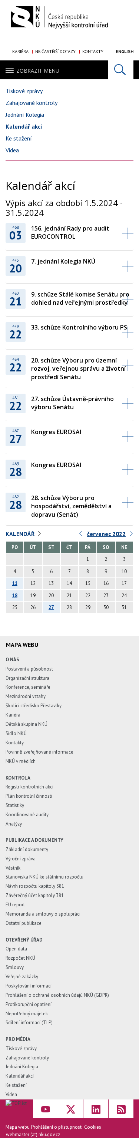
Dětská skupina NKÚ (26, 724)
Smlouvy (15, 967)
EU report (15, 905)
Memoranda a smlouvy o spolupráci (43, 914)
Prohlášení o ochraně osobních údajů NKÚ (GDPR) (57, 995)
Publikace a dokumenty (34, 840)
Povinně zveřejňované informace (39, 752)
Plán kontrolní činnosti (29, 796)
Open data (16, 949)
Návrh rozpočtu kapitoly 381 (35, 886)
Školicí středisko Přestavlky (34, 705)
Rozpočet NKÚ (20, 958)
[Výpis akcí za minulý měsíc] (81, 535)
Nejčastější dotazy (55, 51)
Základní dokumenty (27, 849)
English (124, 51)
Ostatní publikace (24, 923)
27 (51, 607)
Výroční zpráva (21, 859)
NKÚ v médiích (21, 761)
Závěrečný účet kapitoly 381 (35, 895)
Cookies (92, 1127)
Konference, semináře (28, 687)
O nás (12, 659)
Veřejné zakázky (22, 976)
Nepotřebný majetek (27, 1013)
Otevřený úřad (24, 940)
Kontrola (18, 778)
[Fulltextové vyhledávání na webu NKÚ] (120, 69)
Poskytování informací (29, 986)
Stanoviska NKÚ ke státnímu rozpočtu (44, 877)
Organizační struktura (27, 678)
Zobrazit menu (37, 70)
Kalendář (20, 533)
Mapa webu (18, 1127)
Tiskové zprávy (24, 91)
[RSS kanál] (121, 1108)
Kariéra (20, 51)
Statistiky (15, 805)
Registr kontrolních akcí (29, 787)
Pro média (18, 1039)
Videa (12, 150)
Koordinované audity (27, 814)
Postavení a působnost (29, 669)
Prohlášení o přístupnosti (57, 1127)
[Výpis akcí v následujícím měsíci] (131, 535)
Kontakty (92, 51)
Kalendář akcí (24, 126)
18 (14, 595)
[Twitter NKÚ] (70, 1108)
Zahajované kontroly (31, 102)
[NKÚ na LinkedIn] (95, 1108)
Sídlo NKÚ (16, 733)
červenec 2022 (106, 533)
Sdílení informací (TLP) (29, 1022)
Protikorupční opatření (29, 1004)
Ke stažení (19, 138)
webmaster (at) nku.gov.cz (33, 1134)
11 (14, 583)
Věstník (13, 868)
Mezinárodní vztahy (26, 696)
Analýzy (14, 824)
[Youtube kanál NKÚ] (45, 1108)
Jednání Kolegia (25, 114)
